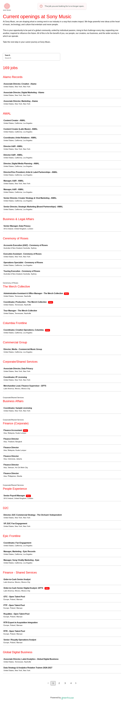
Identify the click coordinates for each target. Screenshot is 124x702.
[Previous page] (48, 683)
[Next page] (75, 683)
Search (7, 55)
